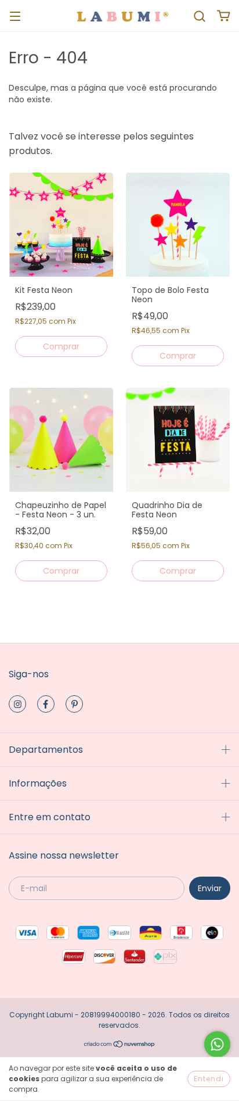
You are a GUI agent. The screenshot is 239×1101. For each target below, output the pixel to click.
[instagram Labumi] (17, 704)
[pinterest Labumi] (74, 704)
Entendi (209, 1079)
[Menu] (15, 16)
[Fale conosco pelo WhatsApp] (217, 1044)
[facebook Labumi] (46, 704)
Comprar (61, 346)
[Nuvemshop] (120, 1045)
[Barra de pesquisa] (199, 16)
